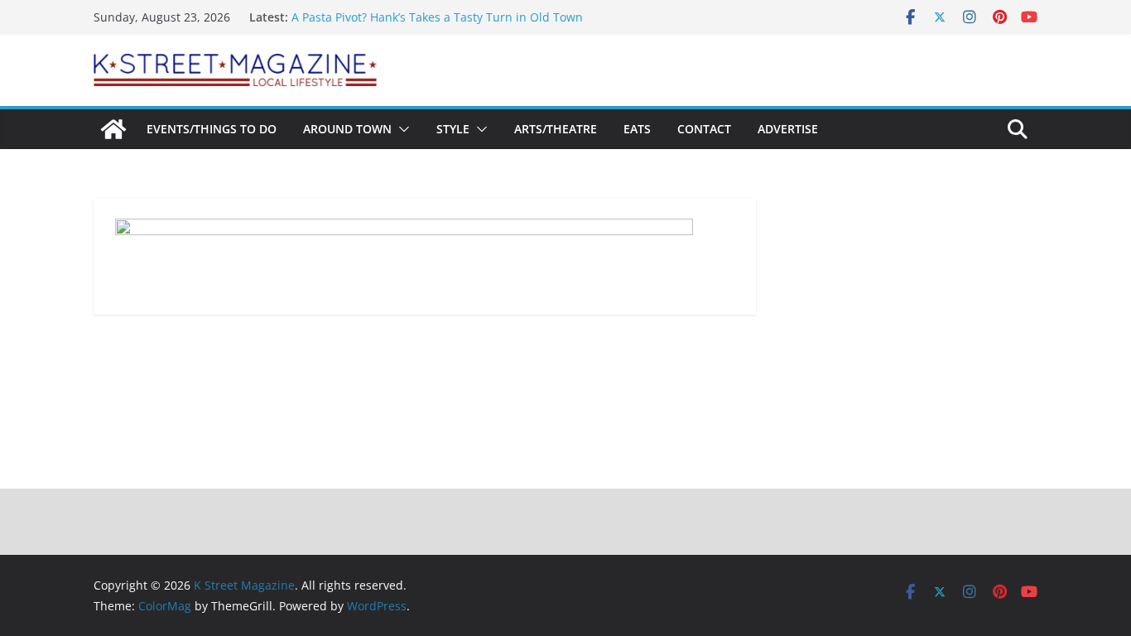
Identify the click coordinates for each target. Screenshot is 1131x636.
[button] (401, 129)
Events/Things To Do (212, 129)
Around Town (347, 129)
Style (452, 129)
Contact (704, 129)
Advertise (788, 129)
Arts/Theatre (555, 129)
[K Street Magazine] (113, 129)
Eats (637, 129)
